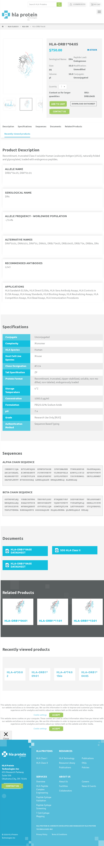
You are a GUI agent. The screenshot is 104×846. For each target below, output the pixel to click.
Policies (85, 767)
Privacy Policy (41, 834)
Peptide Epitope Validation (43, 799)
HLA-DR (25, 26)
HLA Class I (41, 758)
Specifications (25, 126)
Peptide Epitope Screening (43, 807)
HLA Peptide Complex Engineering (42, 789)
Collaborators (65, 790)
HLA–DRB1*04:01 (16, 620)
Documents (55, 126)
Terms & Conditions (59, 834)
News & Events (89, 786)
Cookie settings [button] (40, 715)
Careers (85, 781)
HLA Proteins (44, 751)
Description (8, 126)
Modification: (80, 65)
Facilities (63, 786)
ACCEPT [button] (56, 715)
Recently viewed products (17, 134)
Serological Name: (58, 59)
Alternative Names (18, 239)
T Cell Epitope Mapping (42, 815)
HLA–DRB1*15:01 (85, 620)
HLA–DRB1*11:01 (50, 620)
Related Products (73, 126)
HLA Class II (13, 26)
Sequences (41, 126)
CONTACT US (59, 111)
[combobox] (45, 4)
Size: (51, 65)
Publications (65, 767)
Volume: (53, 74)
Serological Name (18, 192)
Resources (65, 751)
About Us (64, 776)
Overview (40, 781)
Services (41, 776)
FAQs (84, 763)
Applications (14, 286)
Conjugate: (79, 74)
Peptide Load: (80, 57)
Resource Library (67, 763)
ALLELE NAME (14, 169)
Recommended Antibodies (23, 263)
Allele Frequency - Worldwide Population (36, 216)
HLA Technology (66, 758)
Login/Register (79, 4)
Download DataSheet (83, 104)
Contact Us (12, 786)
